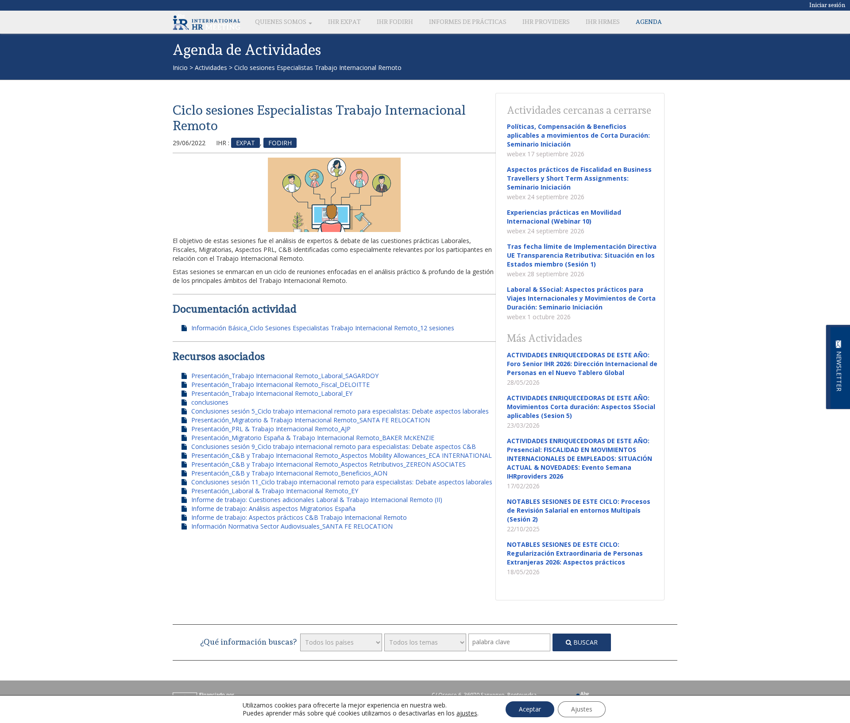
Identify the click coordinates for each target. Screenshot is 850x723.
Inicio (180, 67)
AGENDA (649, 21)
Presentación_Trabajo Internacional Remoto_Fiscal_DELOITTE (280, 384)
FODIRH (280, 143)
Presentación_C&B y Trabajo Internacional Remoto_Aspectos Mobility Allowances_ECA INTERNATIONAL (341, 455)
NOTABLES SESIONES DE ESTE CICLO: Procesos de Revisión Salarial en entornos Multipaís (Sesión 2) (578, 510)
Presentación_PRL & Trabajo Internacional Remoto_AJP (271, 429)
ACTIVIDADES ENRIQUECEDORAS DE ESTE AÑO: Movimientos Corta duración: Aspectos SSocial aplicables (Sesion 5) (581, 407)
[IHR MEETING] (206, 22)
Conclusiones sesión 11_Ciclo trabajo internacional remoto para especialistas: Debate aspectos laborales (341, 482)
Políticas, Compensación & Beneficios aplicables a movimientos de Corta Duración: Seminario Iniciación (578, 135)
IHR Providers (546, 21)
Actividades (211, 67)
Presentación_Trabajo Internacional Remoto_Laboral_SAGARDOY (285, 375)
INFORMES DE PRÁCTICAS (467, 21)
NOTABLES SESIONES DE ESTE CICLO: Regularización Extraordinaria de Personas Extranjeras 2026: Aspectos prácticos (575, 553)
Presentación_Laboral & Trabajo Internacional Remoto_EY (274, 491)
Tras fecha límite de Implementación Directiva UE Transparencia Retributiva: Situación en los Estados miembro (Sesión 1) (582, 255)
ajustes (466, 713)
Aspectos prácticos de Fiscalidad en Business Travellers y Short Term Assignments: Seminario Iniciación (579, 178)
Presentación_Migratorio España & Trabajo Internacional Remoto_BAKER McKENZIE (312, 437)
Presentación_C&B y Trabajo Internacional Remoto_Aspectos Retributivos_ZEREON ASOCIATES (328, 464)
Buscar (585, 642)
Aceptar (530, 709)
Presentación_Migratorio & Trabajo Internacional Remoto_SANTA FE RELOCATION (310, 420)
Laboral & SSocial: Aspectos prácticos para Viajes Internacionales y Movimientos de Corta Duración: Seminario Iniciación (581, 298)
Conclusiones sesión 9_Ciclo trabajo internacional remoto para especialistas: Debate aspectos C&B (333, 446)
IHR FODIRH (395, 21)
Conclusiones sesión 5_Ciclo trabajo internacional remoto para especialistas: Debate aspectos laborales (340, 411)
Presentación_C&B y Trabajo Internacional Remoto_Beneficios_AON (289, 473)
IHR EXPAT (344, 21)
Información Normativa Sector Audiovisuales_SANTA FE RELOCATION (292, 526)
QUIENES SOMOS (281, 21)
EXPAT (245, 143)
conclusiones (209, 402)
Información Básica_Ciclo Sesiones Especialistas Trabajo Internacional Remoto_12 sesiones (322, 328)
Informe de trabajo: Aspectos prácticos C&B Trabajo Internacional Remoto (299, 517)
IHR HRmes (603, 21)
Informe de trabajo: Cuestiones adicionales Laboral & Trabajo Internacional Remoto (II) (316, 499)
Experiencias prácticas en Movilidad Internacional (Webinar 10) (564, 216)
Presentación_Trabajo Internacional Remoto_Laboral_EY (271, 393)
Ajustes (581, 709)
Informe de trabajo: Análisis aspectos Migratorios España (273, 508)
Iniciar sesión (827, 4)
